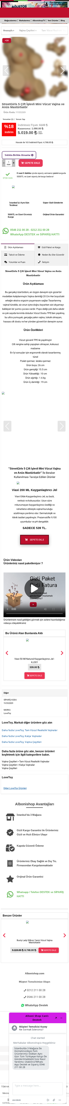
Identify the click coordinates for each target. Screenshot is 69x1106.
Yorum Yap (20, 119)
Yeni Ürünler (53, 20)
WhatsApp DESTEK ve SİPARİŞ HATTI (34, 232)
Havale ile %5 (34, 142)
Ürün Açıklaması (15, 247)
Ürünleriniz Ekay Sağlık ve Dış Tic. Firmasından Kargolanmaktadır (37, 863)
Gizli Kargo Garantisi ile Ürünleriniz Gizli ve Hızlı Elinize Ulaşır (37, 832)
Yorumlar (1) (8, 119)
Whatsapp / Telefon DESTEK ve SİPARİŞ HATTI (40, 894)
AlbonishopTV (38, 20)
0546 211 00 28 (36, 996)
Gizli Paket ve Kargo (51, 247)
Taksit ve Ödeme (17, 254)
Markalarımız (24, 20)
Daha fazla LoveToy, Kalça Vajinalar (22, 736)
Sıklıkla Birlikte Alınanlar (18, 155)
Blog (63, 20)
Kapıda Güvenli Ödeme (30, 845)
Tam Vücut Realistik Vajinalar (34, 761)
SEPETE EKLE (32, 163)
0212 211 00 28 (36, 990)
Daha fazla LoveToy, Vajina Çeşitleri (22, 742)
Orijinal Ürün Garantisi (30, 876)
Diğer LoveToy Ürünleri (15, 788)
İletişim (45, 262)
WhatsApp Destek (36, 1005)
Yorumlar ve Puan (17, 262)
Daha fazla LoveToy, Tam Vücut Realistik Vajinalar (29, 730)
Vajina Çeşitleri (9, 761)
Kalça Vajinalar (27, 764)
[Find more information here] (37, 1058)
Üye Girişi (58, 3)
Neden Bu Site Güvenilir (53, 254)
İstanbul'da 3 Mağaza (29, 814)
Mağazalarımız (10, 20)
